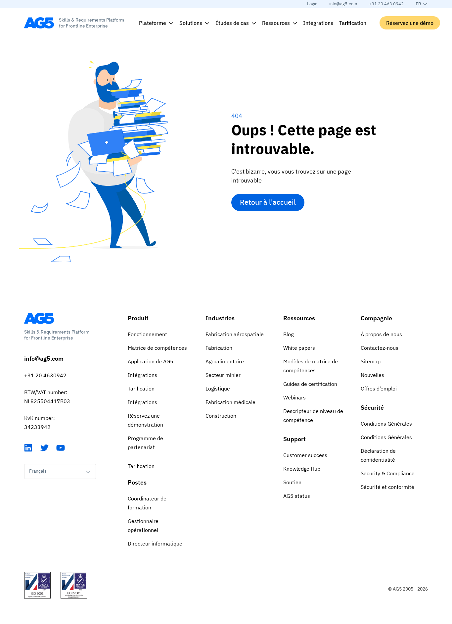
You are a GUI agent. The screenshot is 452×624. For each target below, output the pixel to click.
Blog (288, 334)
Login (312, 4)
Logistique (217, 388)
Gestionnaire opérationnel (143, 525)
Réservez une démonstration (145, 420)
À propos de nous (381, 334)
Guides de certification (310, 384)
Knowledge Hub (301, 468)
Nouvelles (372, 375)
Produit (138, 318)
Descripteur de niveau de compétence (313, 415)
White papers (299, 347)
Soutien (292, 482)
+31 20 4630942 (45, 375)
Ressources (299, 318)
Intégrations (142, 375)
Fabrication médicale (230, 402)
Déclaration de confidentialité (378, 455)
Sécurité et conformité (387, 487)
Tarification (141, 388)
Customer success (305, 455)
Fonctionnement (147, 334)
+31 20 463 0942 (386, 4)
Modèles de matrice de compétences (310, 366)
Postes (137, 482)
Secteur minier (223, 375)
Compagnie (376, 318)
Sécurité (372, 407)
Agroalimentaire (224, 361)
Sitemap (371, 361)
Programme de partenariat (145, 442)
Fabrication (218, 347)
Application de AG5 (150, 361)
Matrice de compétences (157, 347)
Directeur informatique (155, 543)
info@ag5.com (343, 4)
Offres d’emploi (379, 388)
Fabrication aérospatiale (234, 334)
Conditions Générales (386, 423)
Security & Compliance (388, 473)
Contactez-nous (379, 347)
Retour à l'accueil (268, 202)
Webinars (294, 397)
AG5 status (296, 496)
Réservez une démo (409, 23)
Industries (220, 318)
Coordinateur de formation (147, 503)
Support (294, 439)
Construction (220, 415)
